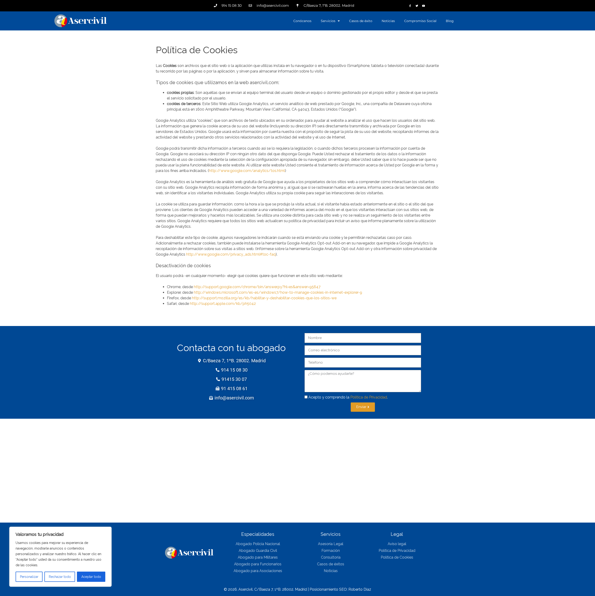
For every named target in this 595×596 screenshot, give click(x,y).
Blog (450, 21)
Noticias (388, 21)
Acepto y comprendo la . (348, 397)
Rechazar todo (60, 577)
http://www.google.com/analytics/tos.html (247, 170)
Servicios (328, 21)
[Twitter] (416, 5)
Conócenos (302, 21)
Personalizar (29, 577)
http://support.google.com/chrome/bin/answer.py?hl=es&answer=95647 (257, 287)
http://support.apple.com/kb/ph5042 (223, 303)
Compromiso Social (420, 21)
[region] (60, 557)
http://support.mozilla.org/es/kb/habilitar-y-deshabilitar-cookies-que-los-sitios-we (264, 298)
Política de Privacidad (368, 397)
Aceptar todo (91, 577)
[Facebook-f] (410, 5)
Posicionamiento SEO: (329, 589)
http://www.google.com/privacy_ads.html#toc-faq (231, 254)
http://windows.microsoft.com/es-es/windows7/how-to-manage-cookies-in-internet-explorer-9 (278, 292)
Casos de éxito (360, 21)
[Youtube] (423, 5)
